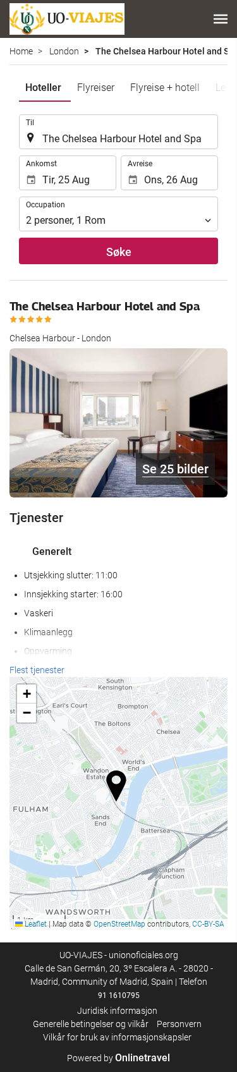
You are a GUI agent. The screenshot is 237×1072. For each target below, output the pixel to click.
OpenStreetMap (119, 924)
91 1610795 (119, 995)
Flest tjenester (36, 670)
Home (21, 51)
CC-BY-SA (208, 924)
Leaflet (35, 924)
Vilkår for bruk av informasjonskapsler (117, 1037)
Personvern (179, 1024)
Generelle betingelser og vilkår (91, 1024)
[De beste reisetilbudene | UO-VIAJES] (67, 19)
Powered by (118, 1058)
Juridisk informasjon (117, 1011)
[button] (221, 19)
